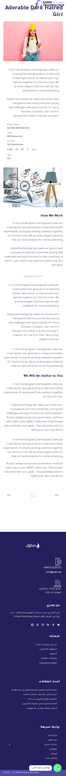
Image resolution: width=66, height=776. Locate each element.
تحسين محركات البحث (46, 645)
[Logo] (49, 3)
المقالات (53, 749)
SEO (9, 159)
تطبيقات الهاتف (49, 658)
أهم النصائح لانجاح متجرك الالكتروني (39, 704)
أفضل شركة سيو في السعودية (42, 708)
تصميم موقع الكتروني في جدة (42, 699)
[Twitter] (58, 625)
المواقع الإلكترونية (48, 663)
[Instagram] (43, 625)
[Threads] (37, 625)
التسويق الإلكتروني (48, 649)
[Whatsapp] (57, 768)
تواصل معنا (51, 758)
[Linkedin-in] (48, 625)
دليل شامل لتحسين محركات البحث (40, 695)
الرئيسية (53, 736)
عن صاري (52, 740)
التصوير (53, 654)
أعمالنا (54, 754)
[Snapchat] (32, 625)
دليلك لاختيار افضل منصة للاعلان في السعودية (34, 690)
